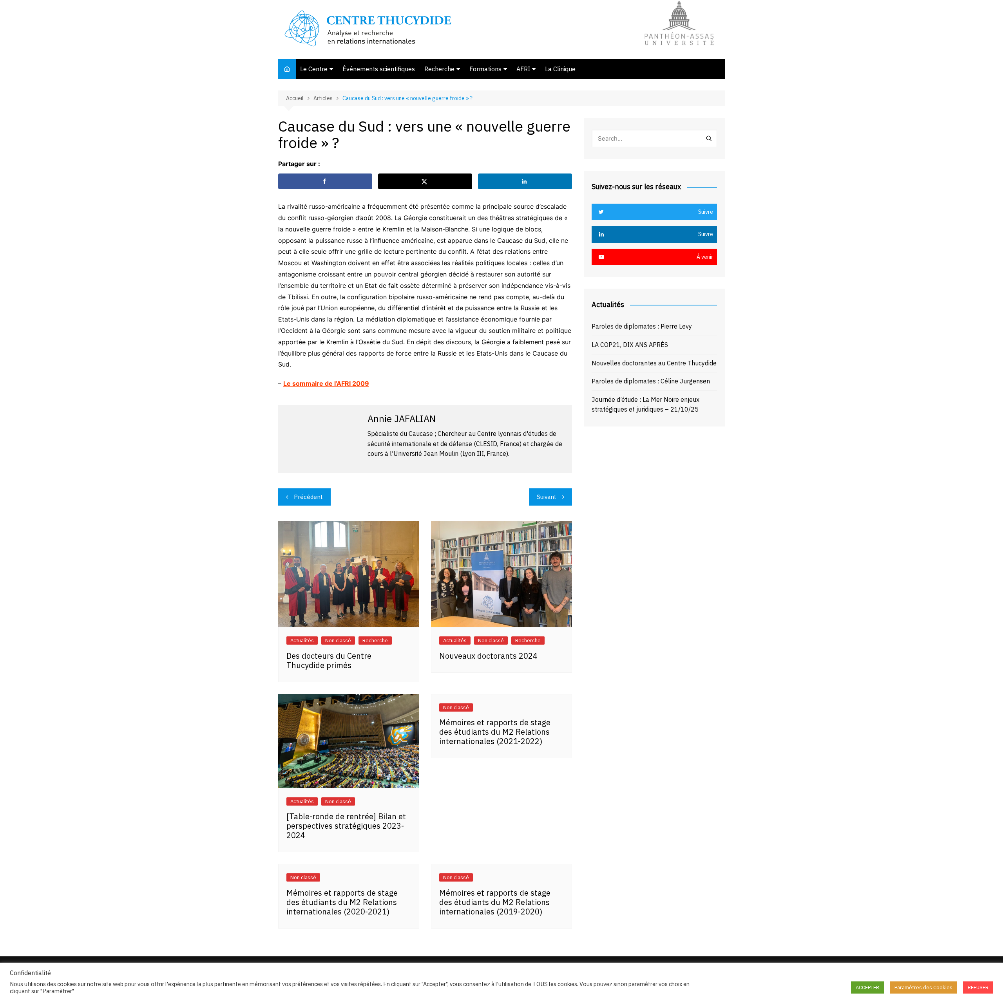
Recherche (439, 69)
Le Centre (314, 69)
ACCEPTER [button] (867, 987)
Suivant (546, 496)
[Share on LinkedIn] (525, 181)
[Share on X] (425, 181)
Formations (485, 69)
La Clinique (560, 69)
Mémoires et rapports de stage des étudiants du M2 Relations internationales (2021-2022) (494, 731)
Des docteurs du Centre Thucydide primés (328, 660)
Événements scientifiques (378, 69)
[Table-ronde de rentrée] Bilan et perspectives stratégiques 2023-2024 (346, 825)
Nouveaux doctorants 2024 (488, 655)
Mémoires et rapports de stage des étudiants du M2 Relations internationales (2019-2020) (494, 902)
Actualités (302, 640)
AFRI (523, 69)
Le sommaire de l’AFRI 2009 (326, 383)
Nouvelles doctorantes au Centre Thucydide (654, 363)
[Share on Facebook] (325, 181)
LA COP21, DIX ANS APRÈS (630, 345)
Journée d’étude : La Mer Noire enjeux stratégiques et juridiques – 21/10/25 (645, 405)
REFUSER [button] (978, 987)
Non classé (338, 640)
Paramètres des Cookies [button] (923, 987)
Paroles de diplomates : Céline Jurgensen (651, 381)
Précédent (308, 496)
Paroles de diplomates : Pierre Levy (642, 326)
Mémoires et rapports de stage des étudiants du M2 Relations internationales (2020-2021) (342, 902)
